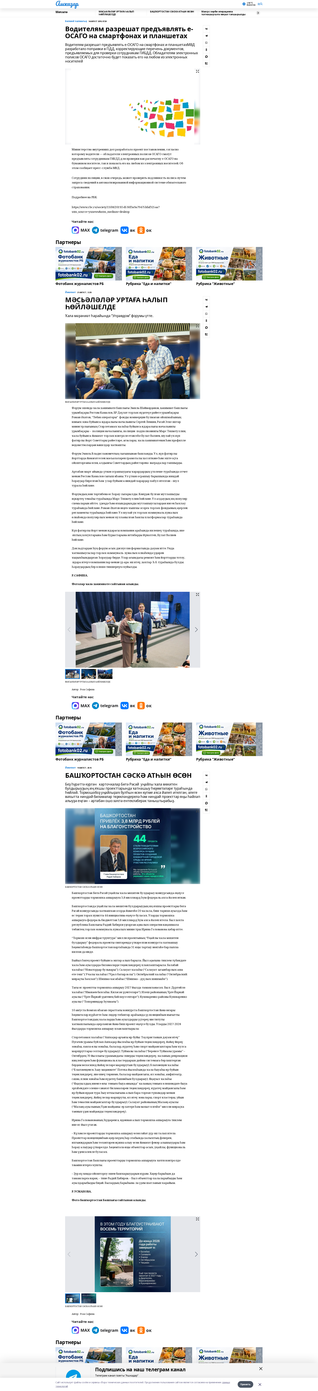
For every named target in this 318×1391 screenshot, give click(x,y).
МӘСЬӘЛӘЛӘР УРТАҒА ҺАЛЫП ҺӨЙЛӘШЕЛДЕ (116, 13)
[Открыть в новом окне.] (81, 230)
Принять (245, 1384)
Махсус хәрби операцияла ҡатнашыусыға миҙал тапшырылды (223, 13)
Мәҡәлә (61, 12)
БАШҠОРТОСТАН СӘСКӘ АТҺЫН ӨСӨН (172, 11)
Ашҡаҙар (66, 3)
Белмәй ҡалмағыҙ (76, 21)
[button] (196, 629)
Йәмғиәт (70, 292)
